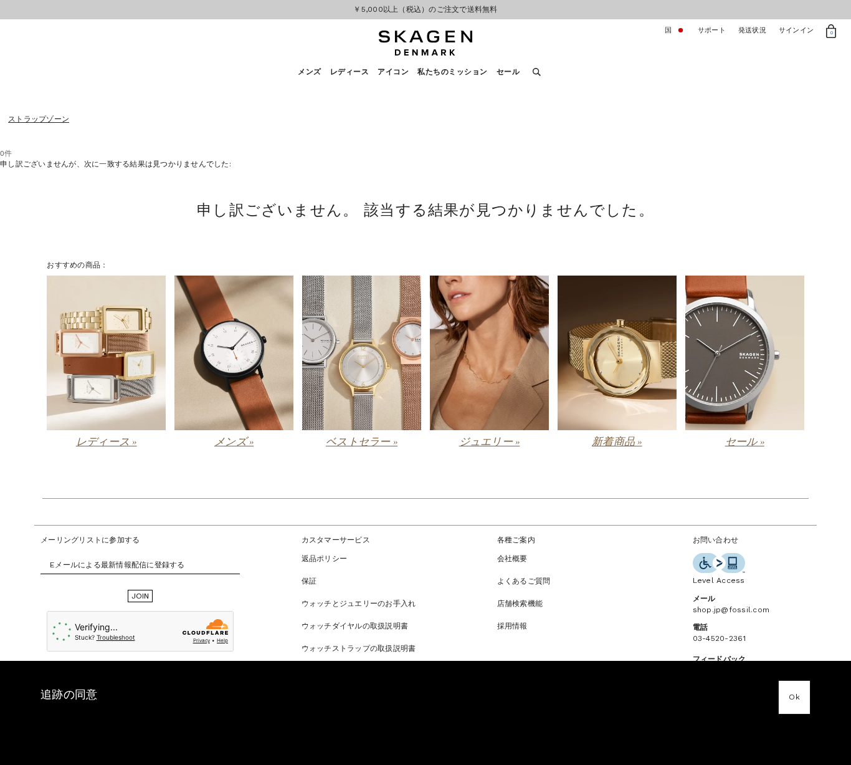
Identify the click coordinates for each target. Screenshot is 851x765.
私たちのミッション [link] (452, 71)
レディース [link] (349, 71)
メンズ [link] (309, 71)
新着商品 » (617, 442)
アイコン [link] (393, 71)
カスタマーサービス (336, 540)
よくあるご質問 (524, 581)
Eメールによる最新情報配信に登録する (117, 565)
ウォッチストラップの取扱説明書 (359, 648)
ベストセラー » (361, 442)
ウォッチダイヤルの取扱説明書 (355, 626)
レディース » (106, 442)
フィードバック (719, 659)
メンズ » (234, 442)
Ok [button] (794, 697)
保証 (309, 581)
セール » (744, 442)
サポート (712, 30)
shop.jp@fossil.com (731, 609)
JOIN (140, 596)
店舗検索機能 (520, 603)
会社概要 (512, 558)
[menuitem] (314, 75)
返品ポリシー (325, 558)
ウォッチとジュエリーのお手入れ (359, 603)
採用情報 (512, 626)
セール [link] (508, 71)
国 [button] (675, 31)
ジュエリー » (489, 442)
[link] (106, 363)
